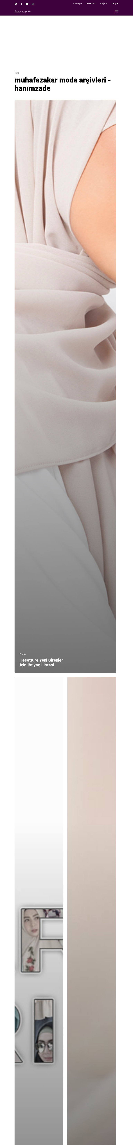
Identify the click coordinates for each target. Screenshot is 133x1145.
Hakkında (91, 3)
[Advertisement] (66, 40)
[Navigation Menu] (116, 11)
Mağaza (103, 3)
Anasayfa (77, 3)
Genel (23, 654)
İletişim (115, 3)
